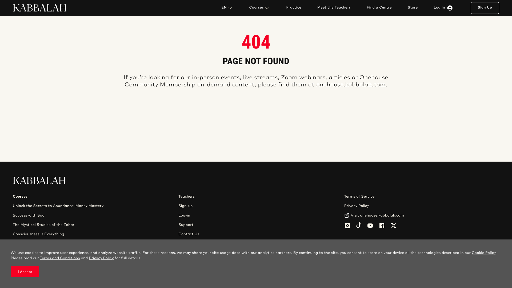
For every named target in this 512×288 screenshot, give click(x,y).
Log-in (184, 215)
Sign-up (185, 206)
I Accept (25, 272)
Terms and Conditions (60, 258)
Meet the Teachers (334, 7)
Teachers (186, 196)
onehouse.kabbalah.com (351, 85)
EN (224, 7)
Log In (439, 7)
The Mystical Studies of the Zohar (43, 225)
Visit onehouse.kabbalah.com (377, 215)
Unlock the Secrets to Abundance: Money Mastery (58, 206)
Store (413, 7)
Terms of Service (359, 196)
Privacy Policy (356, 206)
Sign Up (485, 7)
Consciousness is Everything (38, 234)
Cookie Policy (483, 253)
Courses (256, 7)
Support (185, 225)
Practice (293, 7)
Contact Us (188, 234)
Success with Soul (29, 215)
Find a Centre (379, 7)
